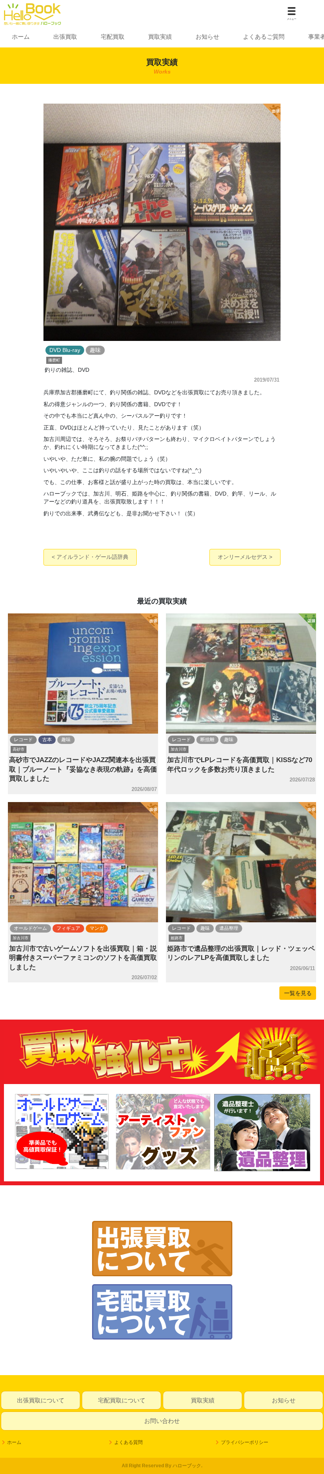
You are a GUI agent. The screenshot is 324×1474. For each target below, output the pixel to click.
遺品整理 (228, 928)
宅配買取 (112, 36)
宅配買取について (121, 1400)
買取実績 (160, 36)
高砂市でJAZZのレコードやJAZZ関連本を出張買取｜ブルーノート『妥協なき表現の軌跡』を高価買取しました (83, 769)
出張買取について (40, 1400)
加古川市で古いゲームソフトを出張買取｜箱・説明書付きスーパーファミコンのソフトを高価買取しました (83, 958)
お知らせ (207, 36)
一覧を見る (298, 993)
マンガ (97, 928)
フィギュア (68, 928)
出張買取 (65, 36)
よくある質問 (128, 1442)
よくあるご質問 (263, 36)
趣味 (66, 739)
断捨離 (207, 739)
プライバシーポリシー (244, 1442)
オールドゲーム (30, 928)
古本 (47, 739)
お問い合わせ (162, 1420)
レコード (23, 739)
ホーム (21, 36)
